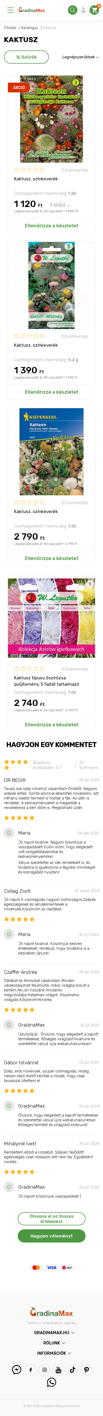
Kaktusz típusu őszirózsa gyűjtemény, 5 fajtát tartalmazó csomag (46, 680)
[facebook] (30, 1370)
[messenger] (16, 1370)
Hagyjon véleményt (51, 1236)
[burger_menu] (10, 10)
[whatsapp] (51, 1382)
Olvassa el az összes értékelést (52, 1218)
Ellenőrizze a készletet (51, 226)
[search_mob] (72, 10)
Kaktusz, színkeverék (36, 178)
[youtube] (58, 1370)
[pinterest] (86, 1370)
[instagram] (44, 1370)
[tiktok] (72, 1370)
